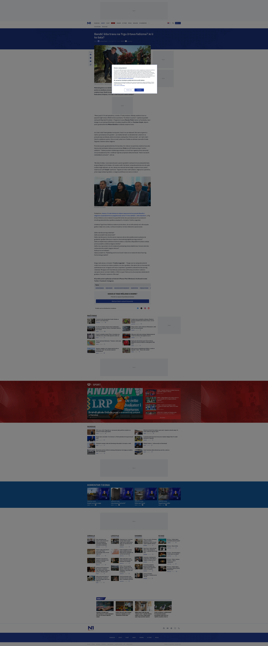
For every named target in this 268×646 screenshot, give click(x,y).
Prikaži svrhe (129, 89)
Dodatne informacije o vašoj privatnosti (125, 78)
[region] (134, 79)
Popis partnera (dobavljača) (119, 85)
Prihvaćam (139, 89)
